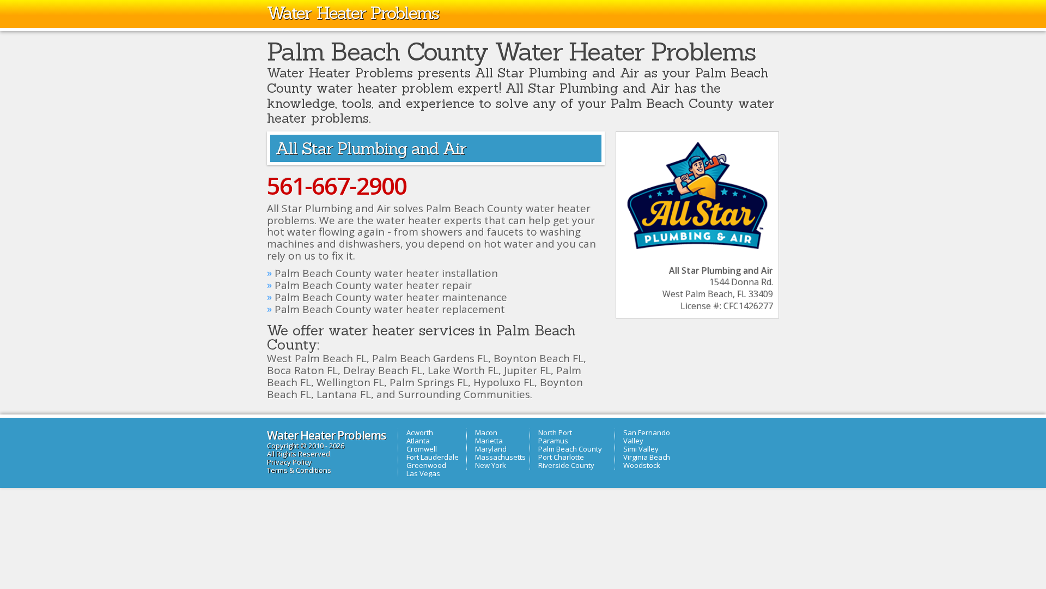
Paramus (553, 441)
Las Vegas (423, 473)
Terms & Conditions (299, 470)
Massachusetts (500, 457)
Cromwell (421, 449)
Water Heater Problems (353, 13)
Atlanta (418, 441)
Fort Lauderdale (432, 457)
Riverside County (566, 465)
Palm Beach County (570, 449)
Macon (486, 432)
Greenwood (426, 465)
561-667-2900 (336, 185)
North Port (555, 432)
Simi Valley (641, 449)
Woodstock (641, 465)
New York (490, 465)
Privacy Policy (289, 462)
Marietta (489, 441)
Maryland (491, 449)
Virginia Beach (646, 457)
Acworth (419, 432)
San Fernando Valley (646, 437)
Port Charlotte (561, 457)
